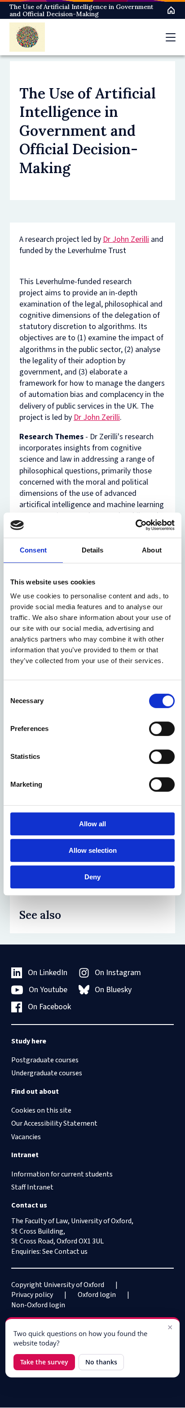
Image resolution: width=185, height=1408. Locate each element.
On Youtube (48, 989)
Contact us (71, 1252)
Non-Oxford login (38, 1305)
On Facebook (49, 1006)
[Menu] (171, 37)
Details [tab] (93, 550)
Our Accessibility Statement (54, 1123)
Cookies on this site (41, 1110)
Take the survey (44, 1362)
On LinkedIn (47, 972)
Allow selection (93, 850)
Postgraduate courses (45, 1060)
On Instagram (118, 972)
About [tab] (152, 550)
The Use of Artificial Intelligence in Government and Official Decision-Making (81, 10)
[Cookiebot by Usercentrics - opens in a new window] (135, 525)
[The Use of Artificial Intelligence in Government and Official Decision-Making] (27, 37)
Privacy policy (32, 1295)
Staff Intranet (32, 1187)
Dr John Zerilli (126, 239)
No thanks (101, 1362)
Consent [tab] (33, 550)
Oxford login (97, 1295)
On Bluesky (113, 989)
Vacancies (26, 1137)
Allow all (92, 824)
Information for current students (62, 1174)
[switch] (162, 729)
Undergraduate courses (46, 1073)
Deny (92, 877)
